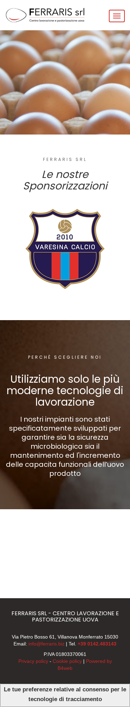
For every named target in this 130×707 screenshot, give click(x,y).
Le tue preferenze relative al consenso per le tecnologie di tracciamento (65, 694)
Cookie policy (67, 661)
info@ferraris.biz (46, 644)
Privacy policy (33, 661)
